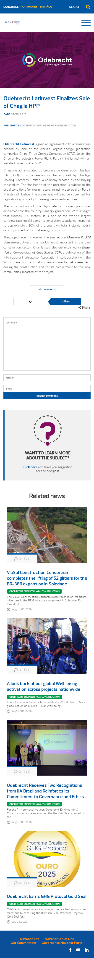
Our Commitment (24, 943)
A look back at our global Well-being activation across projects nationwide (43, 686)
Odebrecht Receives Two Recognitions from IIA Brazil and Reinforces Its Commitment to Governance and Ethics (45, 791)
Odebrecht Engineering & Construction (34, 591)
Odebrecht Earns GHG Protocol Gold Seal (46, 896)
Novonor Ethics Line (59, 939)
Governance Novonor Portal (63, 943)
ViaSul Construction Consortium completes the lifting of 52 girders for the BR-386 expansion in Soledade (47, 578)
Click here (30, 467)
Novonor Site (29, 939)
